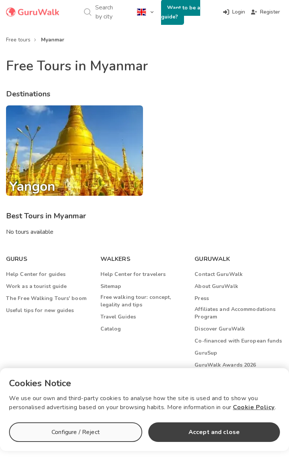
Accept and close (214, 432)
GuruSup (206, 352)
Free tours (18, 39)
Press (202, 298)
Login (238, 11)
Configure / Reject (76, 432)
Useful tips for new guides (40, 310)
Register (270, 11)
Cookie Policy (254, 407)
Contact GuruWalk (219, 274)
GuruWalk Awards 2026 (225, 365)
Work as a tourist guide (36, 286)
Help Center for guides (35, 274)
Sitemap (111, 286)
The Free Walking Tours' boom (46, 298)
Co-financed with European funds (238, 340)
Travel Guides (118, 316)
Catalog (110, 328)
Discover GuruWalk (220, 328)
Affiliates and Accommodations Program (235, 313)
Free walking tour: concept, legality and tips (135, 301)
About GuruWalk (216, 286)
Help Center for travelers (133, 274)
